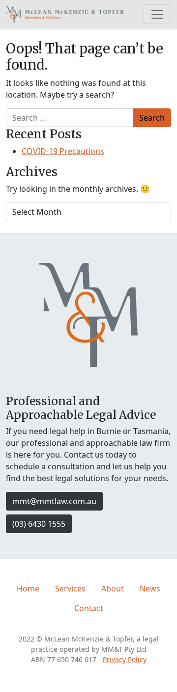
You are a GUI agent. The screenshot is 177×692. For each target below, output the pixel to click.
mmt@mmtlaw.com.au (54, 501)
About (112, 588)
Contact (88, 608)
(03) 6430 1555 (38, 523)
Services (70, 588)
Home (28, 588)
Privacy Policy (125, 659)
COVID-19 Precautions (63, 151)
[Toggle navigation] (157, 14)
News (150, 588)
